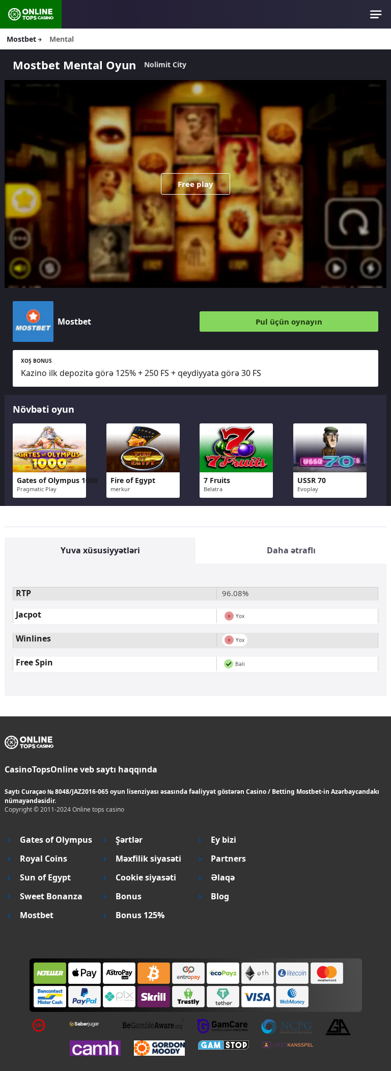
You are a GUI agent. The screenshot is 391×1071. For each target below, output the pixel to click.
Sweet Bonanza (51, 896)
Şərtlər (129, 840)
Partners (228, 858)
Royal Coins (43, 858)
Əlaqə (223, 877)
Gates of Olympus (56, 840)
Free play (195, 184)
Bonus (129, 896)
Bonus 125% (140, 915)
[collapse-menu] (376, 14)
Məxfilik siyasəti (148, 858)
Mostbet (36, 915)
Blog (220, 896)
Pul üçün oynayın (289, 321)
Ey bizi (223, 840)
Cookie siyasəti (146, 877)
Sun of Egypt (45, 877)
